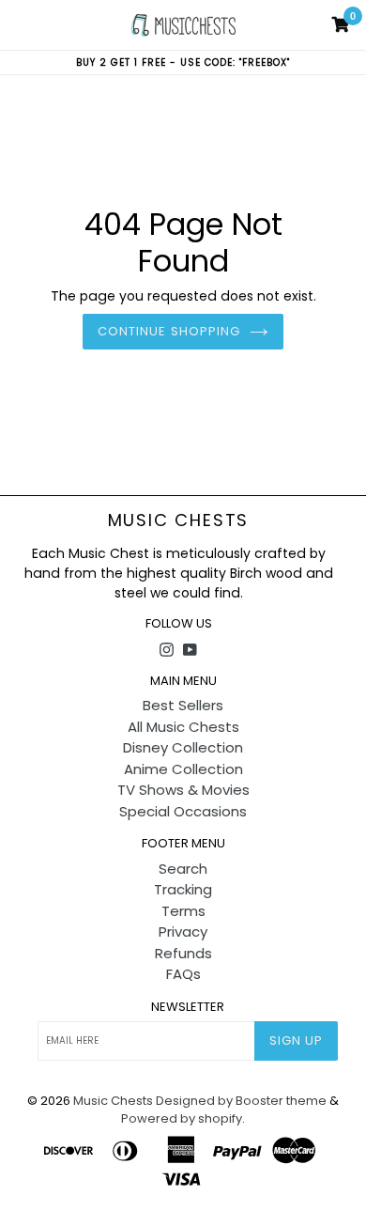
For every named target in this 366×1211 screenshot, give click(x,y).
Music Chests (179, 520)
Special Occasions (183, 811)
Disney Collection (183, 747)
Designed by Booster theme (241, 1101)
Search (183, 868)
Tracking (183, 889)
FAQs (183, 974)
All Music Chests (183, 727)
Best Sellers (183, 705)
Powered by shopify (181, 1118)
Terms (183, 911)
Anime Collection (183, 769)
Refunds (183, 953)
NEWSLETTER (187, 1007)
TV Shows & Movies (183, 790)
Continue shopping (169, 331)
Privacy (183, 931)
